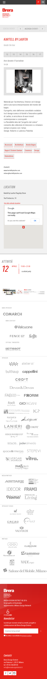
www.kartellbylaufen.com (12, 170)
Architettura (19, 145)
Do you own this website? (16, 221)
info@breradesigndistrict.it (13, 667)
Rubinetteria (9, 156)
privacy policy (27, 636)
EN (43, 2)
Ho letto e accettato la (13, 636)
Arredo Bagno (31, 145)
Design (36, 150)
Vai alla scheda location (12, 203)
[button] (23, 227)
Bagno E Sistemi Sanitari (13, 150)
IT (38, 2)
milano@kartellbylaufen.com (13, 173)
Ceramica (28, 150)
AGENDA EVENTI (31, 29)
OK (35, 221)
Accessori (8, 145)
